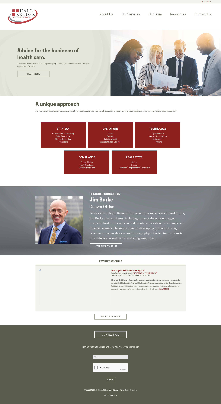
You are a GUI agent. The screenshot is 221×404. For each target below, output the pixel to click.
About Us (106, 14)
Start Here (33, 74)
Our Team (155, 14)
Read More (164, 289)
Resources (178, 14)
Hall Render (206, 2)
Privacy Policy (110, 395)
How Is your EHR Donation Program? (128, 270)
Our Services (130, 14)
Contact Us (202, 14)
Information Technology (145, 273)
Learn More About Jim (106, 246)
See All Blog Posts (110, 317)
